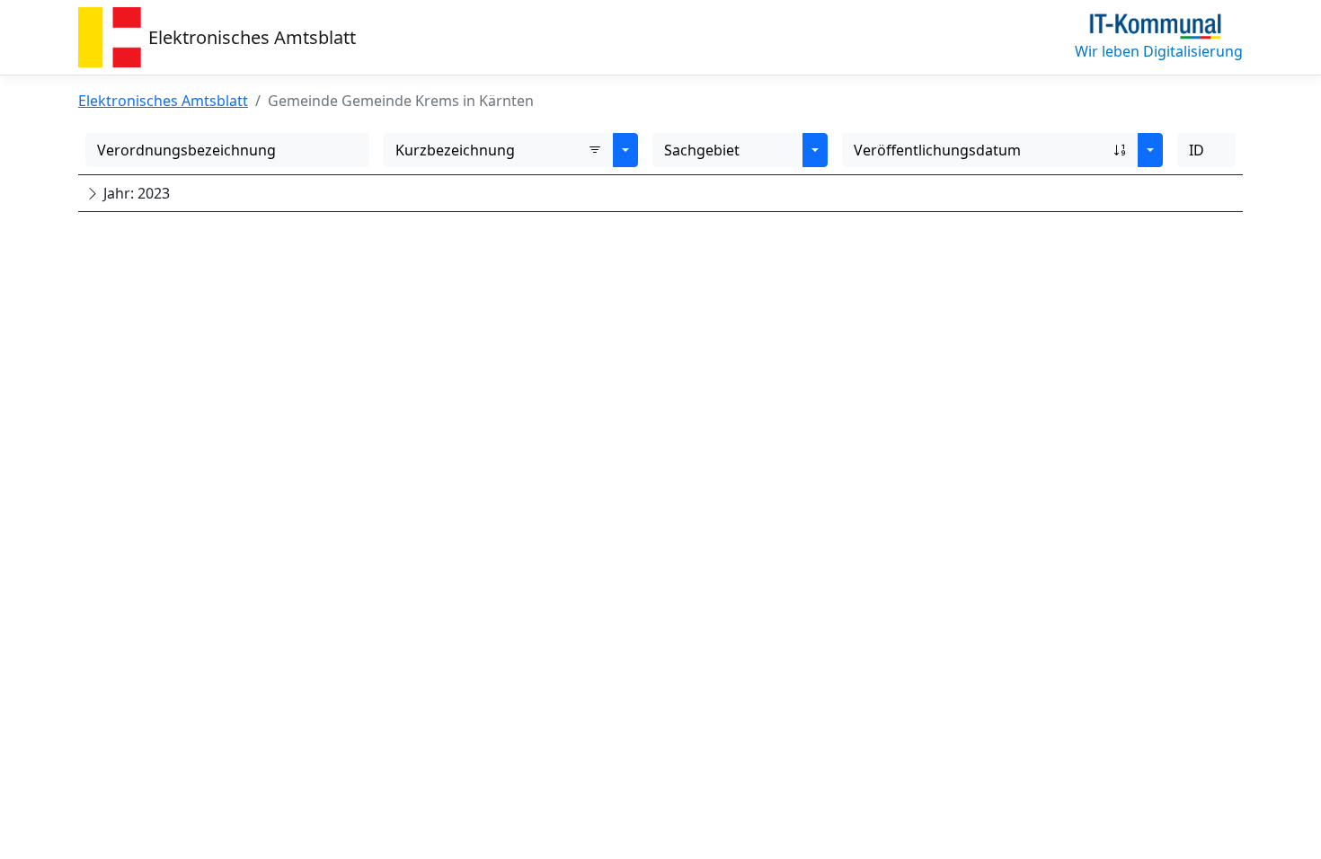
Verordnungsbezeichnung (186, 150)
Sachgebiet (702, 150)
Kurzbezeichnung (455, 150)
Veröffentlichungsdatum (937, 150)
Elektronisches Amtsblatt (252, 37)
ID (1196, 150)
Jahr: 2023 (135, 193)
